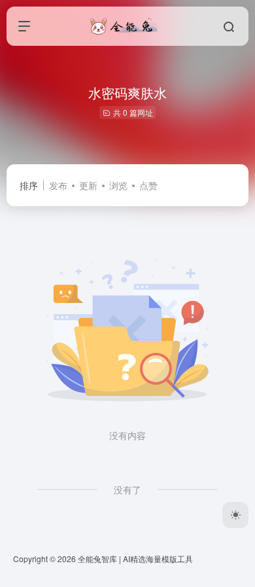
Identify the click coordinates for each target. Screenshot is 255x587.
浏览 (118, 185)
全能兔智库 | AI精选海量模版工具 (135, 558)
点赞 (148, 185)
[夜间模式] (235, 515)
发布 (58, 185)
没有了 (127, 489)
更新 (88, 185)
